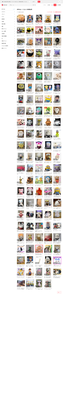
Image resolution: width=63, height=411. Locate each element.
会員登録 (48, 4)
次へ (58, 292)
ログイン (45, 4)
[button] (15, 5)
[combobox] (22, 5)
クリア (14, 9)
